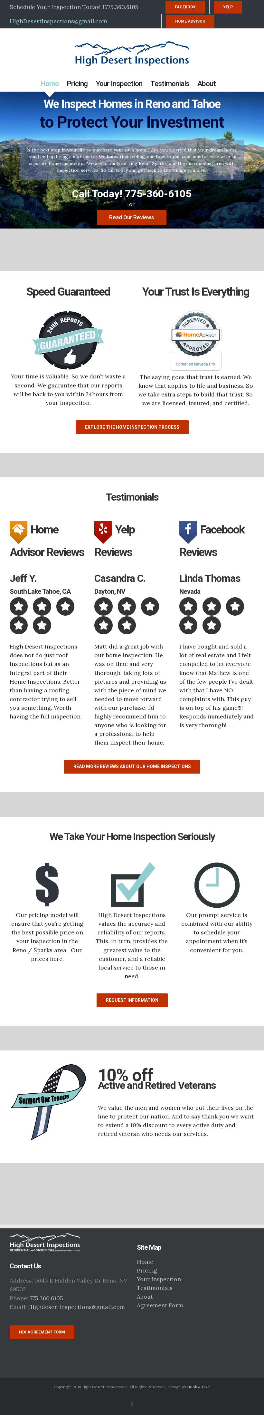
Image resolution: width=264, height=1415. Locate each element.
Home (145, 1261)
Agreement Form (160, 1305)
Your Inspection (159, 1279)
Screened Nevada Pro (195, 363)
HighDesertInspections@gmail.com (58, 21)
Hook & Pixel (199, 1386)
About (145, 1296)
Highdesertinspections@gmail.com (76, 1307)
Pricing (147, 1270)
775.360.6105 (46, 1298)
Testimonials (155, 1288)
